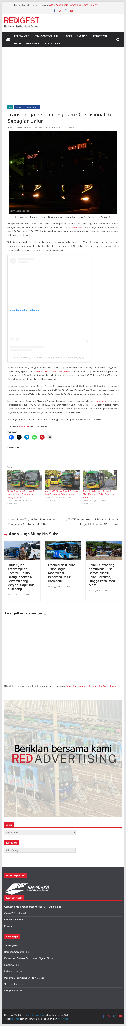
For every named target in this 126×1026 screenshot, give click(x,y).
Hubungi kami (12, 965)
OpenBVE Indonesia (15, 913)
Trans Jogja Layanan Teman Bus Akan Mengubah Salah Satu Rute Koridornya (98, 494)
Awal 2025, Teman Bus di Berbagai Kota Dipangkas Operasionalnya (61, 493)
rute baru (101, 400)
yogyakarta (69, 127)
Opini (69, 35)
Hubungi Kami (52, 43)
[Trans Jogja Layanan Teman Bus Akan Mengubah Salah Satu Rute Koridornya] (100, 480)
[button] (28, 36)
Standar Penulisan (14, 984)
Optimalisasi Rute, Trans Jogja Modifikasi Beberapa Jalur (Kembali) (62, 572)
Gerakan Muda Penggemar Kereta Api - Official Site (32, 907)
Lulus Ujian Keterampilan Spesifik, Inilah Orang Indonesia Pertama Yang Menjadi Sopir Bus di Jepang (20, 576)
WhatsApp (24, 426)
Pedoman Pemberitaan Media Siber (24, 978)
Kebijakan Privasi (13, 991)
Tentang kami (11, 945)
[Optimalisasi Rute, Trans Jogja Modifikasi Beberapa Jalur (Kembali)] (63, 543)
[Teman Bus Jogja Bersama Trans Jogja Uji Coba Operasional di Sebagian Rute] (24, 480)
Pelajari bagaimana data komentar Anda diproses (92, 686)
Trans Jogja (58, 127)
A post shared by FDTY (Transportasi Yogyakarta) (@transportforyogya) (49, 357)
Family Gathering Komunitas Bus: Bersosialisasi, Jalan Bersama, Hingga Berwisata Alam (102, 574)
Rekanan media (13, 971)
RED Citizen (100, 35)
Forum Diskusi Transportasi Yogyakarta (54, 371)
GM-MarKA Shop (13, 920)
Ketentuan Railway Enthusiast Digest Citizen (29, 958)
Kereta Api (20, 35)
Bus (10, 107)
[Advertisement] (63, 79)
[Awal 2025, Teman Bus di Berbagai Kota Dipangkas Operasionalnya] (62, 480)
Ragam (81, 35)
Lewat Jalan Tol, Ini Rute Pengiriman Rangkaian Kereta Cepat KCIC (31, 522)
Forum (8, 926)
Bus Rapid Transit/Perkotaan (27, 107)
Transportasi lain (46, 35)
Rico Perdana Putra (42, 127)
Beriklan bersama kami (17, 952)
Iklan (17, 43)
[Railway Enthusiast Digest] (8, 39)
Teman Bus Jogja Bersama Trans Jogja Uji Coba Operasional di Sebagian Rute (22, 494)
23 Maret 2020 (76, 227)
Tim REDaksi (32, 43)
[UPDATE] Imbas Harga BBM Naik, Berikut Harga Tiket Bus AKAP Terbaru (91, 522)
